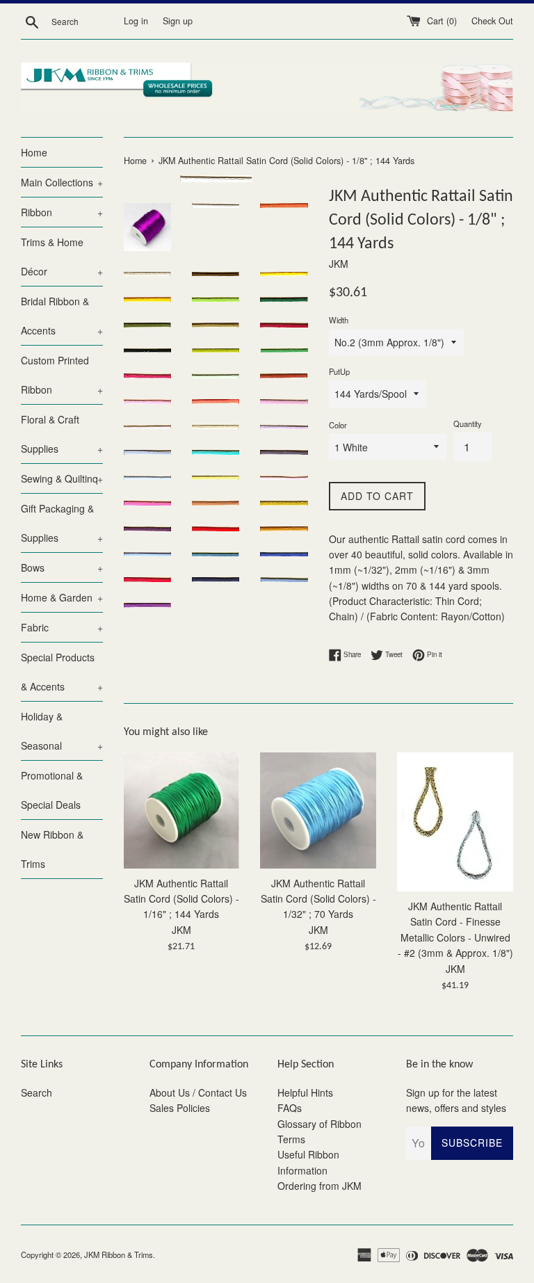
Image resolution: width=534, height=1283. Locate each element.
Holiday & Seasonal (62, 730)
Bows (62, 567)
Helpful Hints (305, 1092)
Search (36, 1092)
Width (338, 319)
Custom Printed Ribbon (62, 374)
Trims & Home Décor (62, 256)
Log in (136, 21)
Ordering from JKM (319, 1186)
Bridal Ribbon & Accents (62, 315)
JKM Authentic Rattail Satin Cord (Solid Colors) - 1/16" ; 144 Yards (181, 898)
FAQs (289, 1108)
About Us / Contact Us (198, 1092)
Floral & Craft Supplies (62, 433)
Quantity (467, 423)
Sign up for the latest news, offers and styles (456, 1100)
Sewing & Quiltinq (62, 478)
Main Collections (62, 182)
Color (338, 424)
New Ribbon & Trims (52, 849)
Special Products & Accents (62, 671)
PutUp (339, 371)
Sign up (178, 21)
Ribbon (62, 212)
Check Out (492, 21)
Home (34, 152)
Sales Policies (179, 1108)
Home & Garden (62, 597)
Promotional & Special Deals (52, 790)
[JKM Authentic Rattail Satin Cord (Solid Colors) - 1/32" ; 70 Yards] (318, 810)
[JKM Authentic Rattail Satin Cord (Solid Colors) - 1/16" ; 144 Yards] (182, 810)
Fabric (62, 627)
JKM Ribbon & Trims (118, 1254)
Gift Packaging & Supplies (62, 522)
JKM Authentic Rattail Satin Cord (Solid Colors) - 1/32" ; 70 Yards (318, 898)
